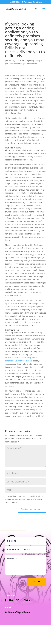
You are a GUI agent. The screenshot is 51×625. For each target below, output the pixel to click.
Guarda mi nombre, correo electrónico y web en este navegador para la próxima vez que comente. (24, 499)
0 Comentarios (30, 63)
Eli (10, 60)
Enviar (36, 582)
